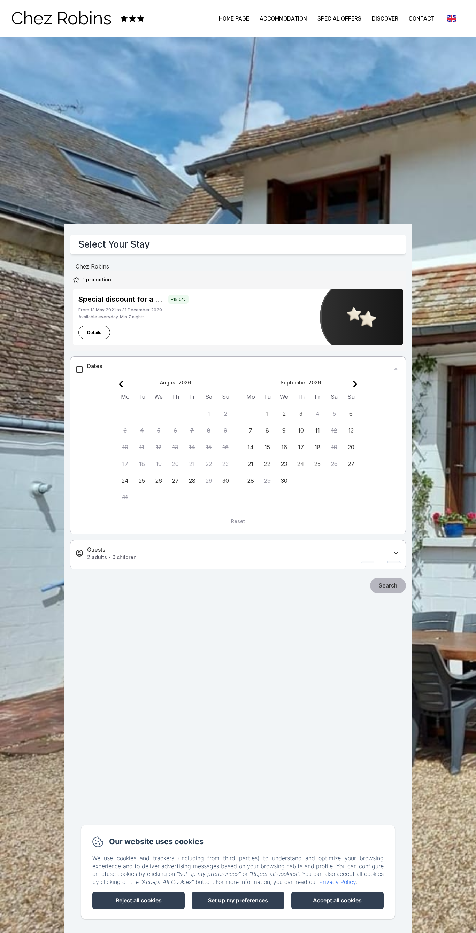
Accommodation (283, 18)
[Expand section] (396, 553)
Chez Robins (61, 18)
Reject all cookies (139, 900)
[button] (208, 413)
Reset (238, 521)
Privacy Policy (337, 881)
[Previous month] (121, 384)
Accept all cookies (337, 900)
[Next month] (355, 384)
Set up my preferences (238, 900)
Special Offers (339, 18)
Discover (385, 18)
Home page (234, 18)
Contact (422, 18)
